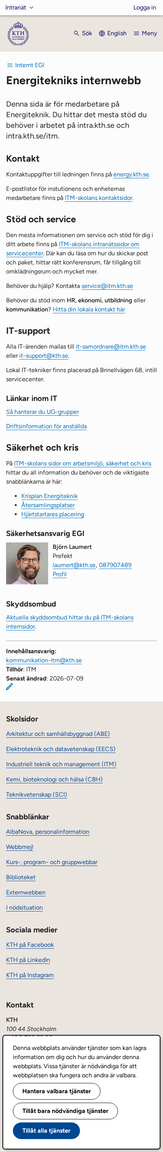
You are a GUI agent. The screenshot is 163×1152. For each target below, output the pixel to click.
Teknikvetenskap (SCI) (36, 794)
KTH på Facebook (30, 944)
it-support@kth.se (43, 355)
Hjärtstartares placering (52, 514)
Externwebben (25, 892)
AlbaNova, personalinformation (47, 831)
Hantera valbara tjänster (56, 1091)
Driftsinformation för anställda (46, 426)
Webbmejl (19, 846)
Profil (60, 574)
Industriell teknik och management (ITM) (61, 764)
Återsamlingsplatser (48, 505)
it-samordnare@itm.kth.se (111, 346)
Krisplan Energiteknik (49, 496)
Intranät (15, 7)
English (117, 33)
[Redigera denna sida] (9, 686)
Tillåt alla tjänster (46, 1130)
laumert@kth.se (74, 565)
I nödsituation (24, 907)
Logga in (144, 7)
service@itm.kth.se (107, 285)
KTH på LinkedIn (28, 959)
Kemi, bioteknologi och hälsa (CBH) (54, 779)
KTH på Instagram (30, 975)
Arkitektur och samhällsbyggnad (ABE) (58, 733)
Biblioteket (21, 877)
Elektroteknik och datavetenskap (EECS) (61, 749)
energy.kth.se (131, 174)
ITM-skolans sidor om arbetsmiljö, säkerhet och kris (82, 463)
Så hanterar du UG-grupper (42, 411)
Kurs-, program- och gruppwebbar (51, 862)
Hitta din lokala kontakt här (89, 309)
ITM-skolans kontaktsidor (98, 197)
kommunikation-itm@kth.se (44, 660)
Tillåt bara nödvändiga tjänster (65, 1110)
